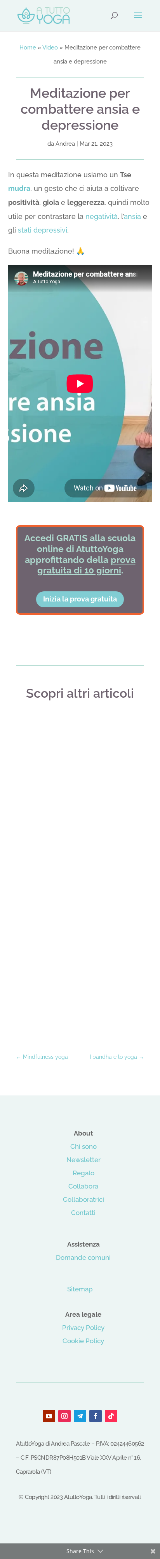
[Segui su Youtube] (49, 1416)
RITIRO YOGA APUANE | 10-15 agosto (80, 859)
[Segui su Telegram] (80, 1416)
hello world (80, 729)
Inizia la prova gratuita (80, 599)
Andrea (65, 143)
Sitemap (80, 1289)
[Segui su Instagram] (64, 1416)
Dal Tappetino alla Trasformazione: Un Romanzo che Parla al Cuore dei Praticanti (80, 1003)
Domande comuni (83, 1257)
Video (50, 47)
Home (27, 47)
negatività (101, 216)
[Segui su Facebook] (95, 1416)
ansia (132, 216)
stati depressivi (42, 230)
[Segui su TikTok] (111, 1416)
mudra (19, 188)
